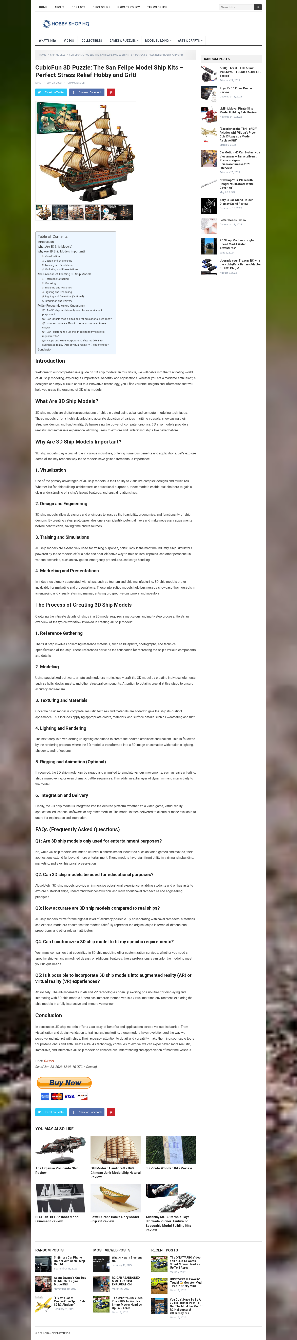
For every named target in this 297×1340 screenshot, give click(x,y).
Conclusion (45, 349)
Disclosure (101, 7)
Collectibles (91, 40)
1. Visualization (51, 256)
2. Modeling (49, 283)
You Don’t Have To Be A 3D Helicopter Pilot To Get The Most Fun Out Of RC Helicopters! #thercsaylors (186, 1306)
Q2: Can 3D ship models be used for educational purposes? (77, 318)
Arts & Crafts (189, 40)
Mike (38, 82)
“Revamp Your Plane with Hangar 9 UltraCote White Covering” (237, 183)
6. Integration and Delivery (57, 300)
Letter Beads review (233, 220)
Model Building (157, 40)
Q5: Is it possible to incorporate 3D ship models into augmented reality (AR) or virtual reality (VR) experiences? (75, 342)
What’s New (47, 40)
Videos (69, 40)
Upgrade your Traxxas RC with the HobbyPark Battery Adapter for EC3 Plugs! (240, 264)
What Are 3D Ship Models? (55, 246)
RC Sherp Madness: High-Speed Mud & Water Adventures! (237, 244)
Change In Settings (57, 1333)
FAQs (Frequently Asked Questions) (61, 305)
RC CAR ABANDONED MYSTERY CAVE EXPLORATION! (126, 1281)
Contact (78, 7)
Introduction (46, 242)
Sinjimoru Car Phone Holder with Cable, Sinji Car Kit (69, 1261)
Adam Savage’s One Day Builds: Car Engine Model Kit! (70, 1281)
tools (190, 1038)
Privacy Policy (128, 7)
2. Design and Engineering (57, 260)
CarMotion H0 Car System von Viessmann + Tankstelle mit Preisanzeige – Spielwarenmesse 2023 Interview (240, 160)
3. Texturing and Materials (57, 287)
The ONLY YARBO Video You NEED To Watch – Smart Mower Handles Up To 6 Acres (127, 1303)
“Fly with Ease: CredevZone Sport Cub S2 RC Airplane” (69, 1301)
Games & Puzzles (123, 40)
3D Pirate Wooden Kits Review (169, 1168)
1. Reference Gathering (55, 278)
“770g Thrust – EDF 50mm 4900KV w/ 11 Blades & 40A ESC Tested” (240, 72)
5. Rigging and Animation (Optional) (63, 296)
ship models (49, 413)
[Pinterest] (111, 92)
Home (43, 7)
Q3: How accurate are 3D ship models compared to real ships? (74, 325)
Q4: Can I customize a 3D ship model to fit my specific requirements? (73, 334)
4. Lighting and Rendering (57, 292)
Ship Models (57, 54)
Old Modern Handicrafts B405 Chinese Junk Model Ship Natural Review (116, 1172)
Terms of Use (157, 7)
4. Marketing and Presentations (60, 269)
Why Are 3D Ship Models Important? (61, 251)
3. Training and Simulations (57, 265)
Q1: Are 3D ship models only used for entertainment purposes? (72, 312)
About (59, 7)
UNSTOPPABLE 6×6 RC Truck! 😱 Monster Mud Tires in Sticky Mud (186, 1283)
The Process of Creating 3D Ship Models (64, 274)
